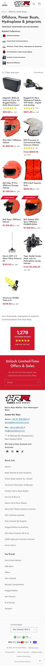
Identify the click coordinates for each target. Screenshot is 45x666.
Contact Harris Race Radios (16, 491)
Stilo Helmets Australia (14, 515)
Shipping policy (36, 652)
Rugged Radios (11, 591)
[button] (5, 4)
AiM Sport (9, 566)
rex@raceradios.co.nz (15, 431)
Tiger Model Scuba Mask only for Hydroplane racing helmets (32, 260)
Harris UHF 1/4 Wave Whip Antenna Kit (12, 258)
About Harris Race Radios (16, 503)
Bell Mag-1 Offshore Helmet (12, 220)
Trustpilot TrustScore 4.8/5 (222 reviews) (20, 27)
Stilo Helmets (10, 578)
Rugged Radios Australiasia (16, 527)
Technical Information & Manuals (19, 485)
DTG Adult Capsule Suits (32, 184)
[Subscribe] (37, 382)
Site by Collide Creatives (22, 661)
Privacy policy (10, 652)
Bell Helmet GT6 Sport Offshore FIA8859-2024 (31, 222)
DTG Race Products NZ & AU (17, 533)
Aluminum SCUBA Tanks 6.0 (11, 299)
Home (4, 12)
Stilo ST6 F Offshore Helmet (12, 141)
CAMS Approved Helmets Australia (20, 539)
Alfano (7, 572)
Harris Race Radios (13, 560)
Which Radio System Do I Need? (18, 479)
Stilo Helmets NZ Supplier (16, 521)
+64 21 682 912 (16, 427)
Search (8, 467)
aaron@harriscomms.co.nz (17, 422)
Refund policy (33, 648)
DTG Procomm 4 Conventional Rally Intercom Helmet (32, 142)
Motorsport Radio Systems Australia (20, 509)
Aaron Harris (10, 545)
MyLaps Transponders (14, 585)
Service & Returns (12, 497)
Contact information (24, 656)
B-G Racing (10, 603)
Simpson (8, 609)
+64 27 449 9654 (20, 419)
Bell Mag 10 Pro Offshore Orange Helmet (10, 185)
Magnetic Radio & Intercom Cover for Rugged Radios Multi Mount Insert (11, 101)
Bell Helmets (10, 597)
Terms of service (23, 652)
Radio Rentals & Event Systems (18, 473)
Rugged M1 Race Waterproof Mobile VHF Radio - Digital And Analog (32, 101)
